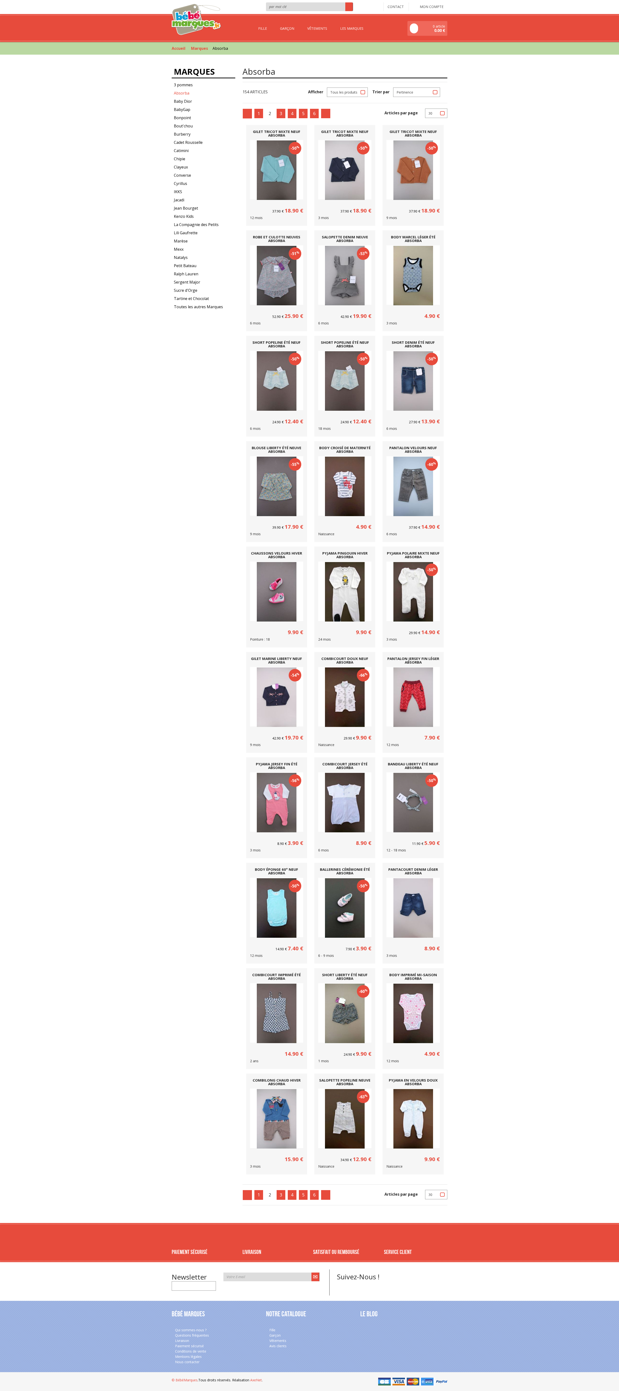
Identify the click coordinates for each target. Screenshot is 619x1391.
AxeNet (256, 1380)
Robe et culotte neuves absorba (276, 238)
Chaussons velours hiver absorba (276, 555)
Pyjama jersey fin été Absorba (276, 765)
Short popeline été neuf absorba (276, 344)
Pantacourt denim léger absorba (413, 871)
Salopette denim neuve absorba (345, 238)
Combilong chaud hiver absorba (277, 1082)
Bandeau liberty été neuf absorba (413, 765)
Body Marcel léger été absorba (413, 238)
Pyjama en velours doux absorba (413, 1082)
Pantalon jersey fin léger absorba (413, 660)
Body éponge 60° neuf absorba (276, 871)
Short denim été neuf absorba (413, 344)
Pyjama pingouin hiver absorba (345, 555)
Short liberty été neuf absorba (345, 976)
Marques (199, 48)
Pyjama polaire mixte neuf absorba (413, 555)
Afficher (315, 92)
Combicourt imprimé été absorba (276, 976)
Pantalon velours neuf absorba (413, 449)
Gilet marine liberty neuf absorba (276, 660)
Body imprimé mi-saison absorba (413, 976)
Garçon (274, 1335)
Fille (271, 1330)
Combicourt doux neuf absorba (344, 660)
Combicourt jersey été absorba (345, 765)
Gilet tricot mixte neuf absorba (276, 133)
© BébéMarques (185, 1380)
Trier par (381, 92)
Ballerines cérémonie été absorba (345, 871)
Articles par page (401, 113)
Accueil (178, 48)
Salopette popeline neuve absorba (344, 1082)
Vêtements (277, 1340)
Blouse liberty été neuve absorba (276, 449)
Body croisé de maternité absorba (345, 449)
